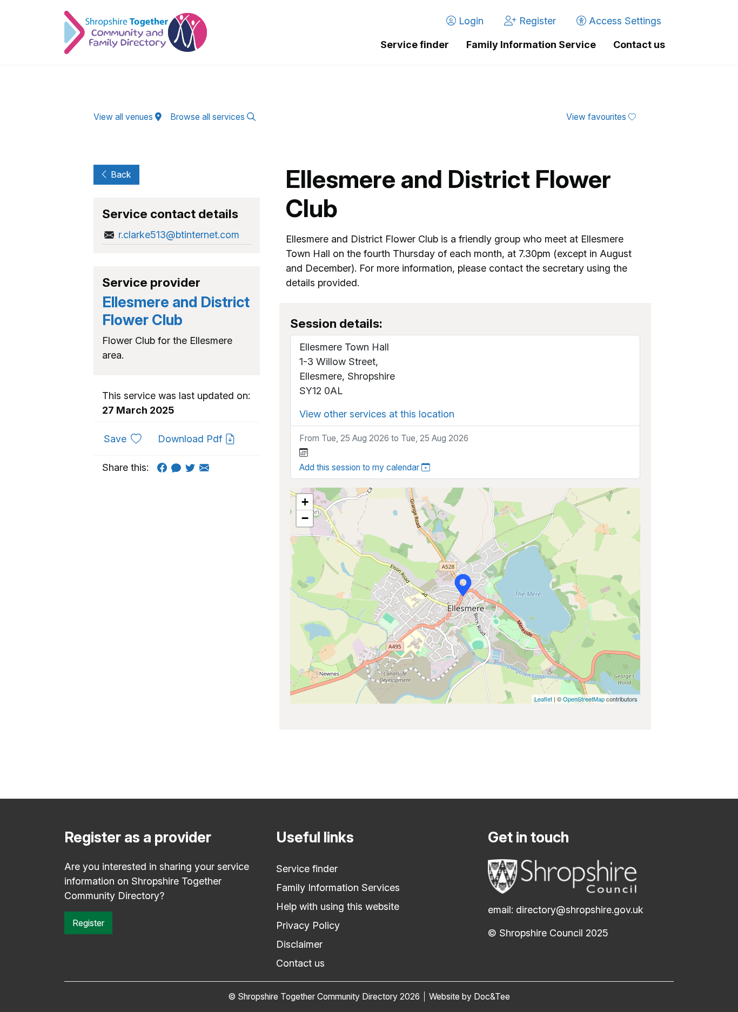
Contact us (639, 44)
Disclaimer (299, 944)
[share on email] (206, 467)
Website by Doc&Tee (469, 996)
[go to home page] (135, 32)
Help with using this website (337, 906)
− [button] (304, 518)
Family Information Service (531, 44)
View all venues (124, 117)
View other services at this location (376, 414)
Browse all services (208, 117)
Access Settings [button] (623, 20)
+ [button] (304, 502)
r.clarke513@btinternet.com (178, 234)
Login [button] (470, 20)
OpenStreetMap (584, 698)
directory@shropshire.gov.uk (579, 909)
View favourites (597, 117)
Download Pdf (191, 438)
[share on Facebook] (164, 467)
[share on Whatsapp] (178, 467)
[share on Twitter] (192, 467)
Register (88, 922)
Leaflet (543, 698)
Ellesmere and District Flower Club (176, 310)
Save (127, 438)
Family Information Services (338, 887)
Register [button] (536, 20)
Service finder (414, 44)
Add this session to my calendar (360, 467)
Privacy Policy (308, 925)
